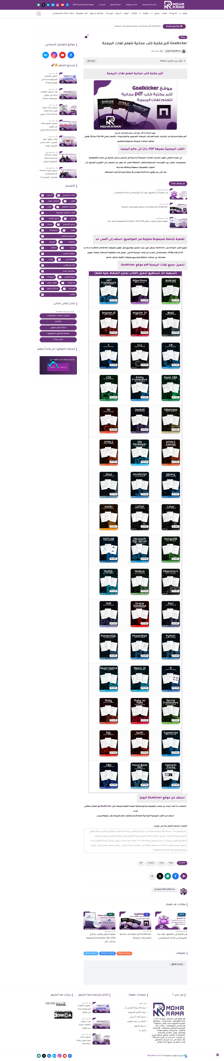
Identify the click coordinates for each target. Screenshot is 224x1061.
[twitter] (43, 5)
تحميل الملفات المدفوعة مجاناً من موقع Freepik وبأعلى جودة (49, 80)
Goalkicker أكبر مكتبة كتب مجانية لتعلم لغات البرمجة (145, 207)
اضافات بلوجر (50, 201)
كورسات (109, 13)
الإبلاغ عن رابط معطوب (136, 1021)
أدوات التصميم (66, 195)
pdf (141, 863)
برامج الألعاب (50, 219)
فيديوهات (68, 283)
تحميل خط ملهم (153, 26)
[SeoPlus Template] (185, 1056)
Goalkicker (145, 172)
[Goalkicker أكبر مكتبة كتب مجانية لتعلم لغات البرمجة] (178, 208)
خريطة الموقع (115, 5)
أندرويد (118, 13)
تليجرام (48, 242)
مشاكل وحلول (50, 289)
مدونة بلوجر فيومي (58, 328)
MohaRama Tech (154, 1056)
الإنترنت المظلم (66, 207)
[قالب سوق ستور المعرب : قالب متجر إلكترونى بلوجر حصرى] (68, 141)
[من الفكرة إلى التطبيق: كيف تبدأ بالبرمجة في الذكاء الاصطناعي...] (178, 194)
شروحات (173, 13)
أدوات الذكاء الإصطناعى (63, 13)
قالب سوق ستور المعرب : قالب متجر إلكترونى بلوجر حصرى (48, 143)
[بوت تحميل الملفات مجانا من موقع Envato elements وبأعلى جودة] (68, 93)
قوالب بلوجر (49, 283)
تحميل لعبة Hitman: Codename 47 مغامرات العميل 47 (48, 174)
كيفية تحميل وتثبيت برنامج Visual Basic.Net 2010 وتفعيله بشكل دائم (138, 221)
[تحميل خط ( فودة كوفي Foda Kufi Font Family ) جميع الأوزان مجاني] (68, 109)
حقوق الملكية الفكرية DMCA (83, 5)
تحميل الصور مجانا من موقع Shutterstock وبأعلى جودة (48, 127)
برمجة (183, 37)
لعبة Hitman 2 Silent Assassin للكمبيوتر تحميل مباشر (50, 159)
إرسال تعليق (177, 964)
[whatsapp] (38, 5)
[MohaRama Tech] (174, 5)
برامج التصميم (66, 224)
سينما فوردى (67, 277)
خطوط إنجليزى (58, 254)
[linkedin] (48, 5)
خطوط (146, 13)
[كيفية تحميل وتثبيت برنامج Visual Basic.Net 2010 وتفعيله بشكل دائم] (178, 222)
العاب (164, 13)
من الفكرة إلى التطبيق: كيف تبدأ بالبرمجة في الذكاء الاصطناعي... (140, 193)
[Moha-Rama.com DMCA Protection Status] (63, 1018)
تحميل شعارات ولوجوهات (58, 316)
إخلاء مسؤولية (131, 5)
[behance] (53, 5)
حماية (68, 248)
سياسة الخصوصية (149, 5)
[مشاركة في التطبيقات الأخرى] (152, 876)
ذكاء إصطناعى (58, 265)
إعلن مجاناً (58, 340)
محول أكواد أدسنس (138, 1017)
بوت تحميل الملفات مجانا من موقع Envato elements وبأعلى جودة (48, 96)
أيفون (126, 13)
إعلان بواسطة (64, 312)
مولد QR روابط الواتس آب (135, 1008)
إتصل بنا (102, 5)
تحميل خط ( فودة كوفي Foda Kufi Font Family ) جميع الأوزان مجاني (49, 112)
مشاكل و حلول (96, 13)
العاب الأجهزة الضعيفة (58, 213)
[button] (175, 876)
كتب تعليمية (82, 13)
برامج (157, 13)
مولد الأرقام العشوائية (137, 1012)
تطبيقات (68, 242)
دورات (161, 863)
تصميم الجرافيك (58, 236)
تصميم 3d (50, 230)
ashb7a (58, 322)
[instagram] (58, 5)
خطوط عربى (67, 260)
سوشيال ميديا (58, 271)
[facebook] (67, 5)
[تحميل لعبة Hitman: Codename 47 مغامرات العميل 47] (68, 172)
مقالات (134, 13)
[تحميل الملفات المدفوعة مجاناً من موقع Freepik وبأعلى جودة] (68, 78)
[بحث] (39, 14)
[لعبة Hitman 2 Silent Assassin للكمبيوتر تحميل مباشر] (68, 156)
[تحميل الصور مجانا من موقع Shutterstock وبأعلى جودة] (68, 125)
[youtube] (62, 5)
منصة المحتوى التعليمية (58, 334)
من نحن (142, 1003)
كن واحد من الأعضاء (58, 367)
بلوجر (185, 13)
